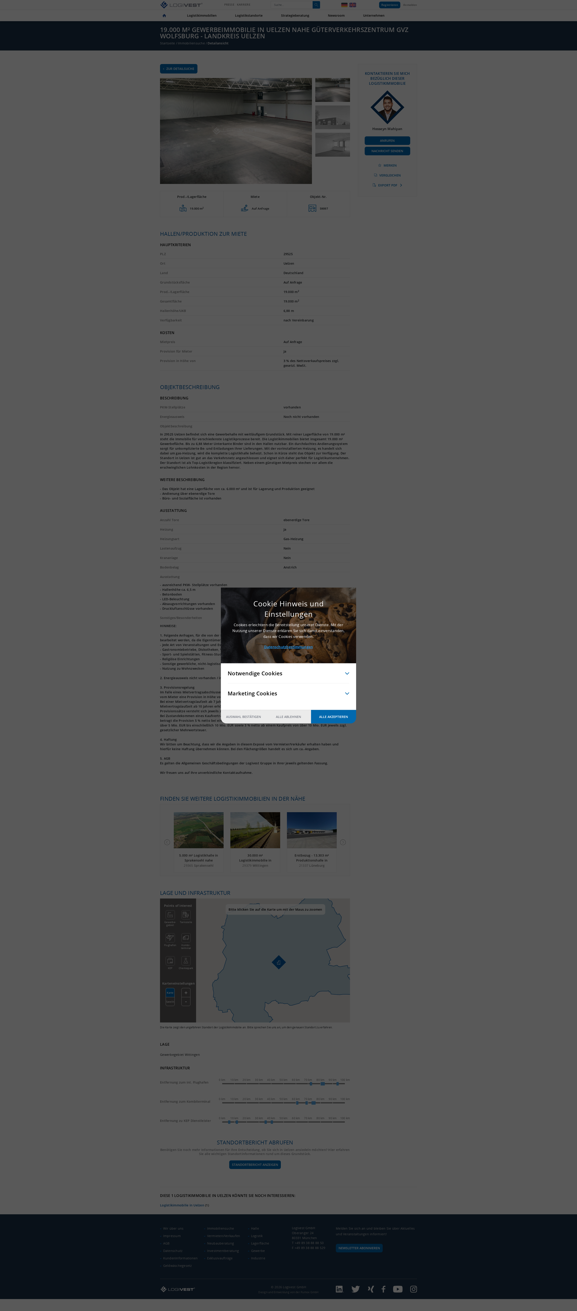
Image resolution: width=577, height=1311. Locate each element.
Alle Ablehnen (288, 717)
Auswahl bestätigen (243, 717)
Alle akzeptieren (333, 717)
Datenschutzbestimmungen (288, 646)
